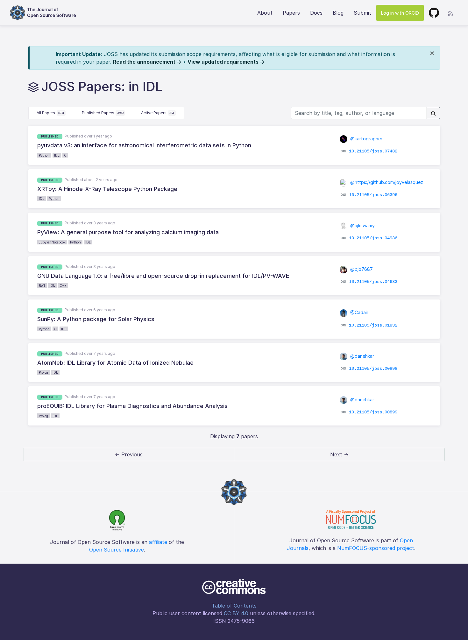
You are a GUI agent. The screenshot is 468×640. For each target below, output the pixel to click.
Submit (362, 13)
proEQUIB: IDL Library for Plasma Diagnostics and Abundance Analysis (132, 406)
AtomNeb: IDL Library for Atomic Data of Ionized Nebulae (115, 362)
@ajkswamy (362, 225)
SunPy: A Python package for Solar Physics (95, 319)
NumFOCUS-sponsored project (375, 548)
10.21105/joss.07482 (373, 151)
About (265, 13)
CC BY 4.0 (236, 613)
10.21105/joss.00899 (373, 411)
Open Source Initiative (116, 549)
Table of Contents (234, 605)
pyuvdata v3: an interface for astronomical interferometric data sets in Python (144, 145)
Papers (291, 13)
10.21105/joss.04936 (373, 238)
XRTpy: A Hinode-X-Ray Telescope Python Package (107, 189)
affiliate (158, 542)
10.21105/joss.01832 (373, 324)
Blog (338, 13)
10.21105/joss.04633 (373, 281)
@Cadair (358, 312)
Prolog (43, 372)
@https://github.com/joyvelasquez (386, 182)
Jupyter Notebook (52, 242)
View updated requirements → (226, 62)
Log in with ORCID (400, 13)
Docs (316, 13)
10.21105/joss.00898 (373, 368)
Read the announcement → (147, 62)
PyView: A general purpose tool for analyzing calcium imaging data (128, 232)
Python (44, 155)
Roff (42, 285)
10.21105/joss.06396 (373, 194)
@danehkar (361, 356)
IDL (57, 155)
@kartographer (365, 138)
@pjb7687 (361, 269)
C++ (63, 285)
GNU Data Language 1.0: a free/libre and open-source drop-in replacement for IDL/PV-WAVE (163, 275)
